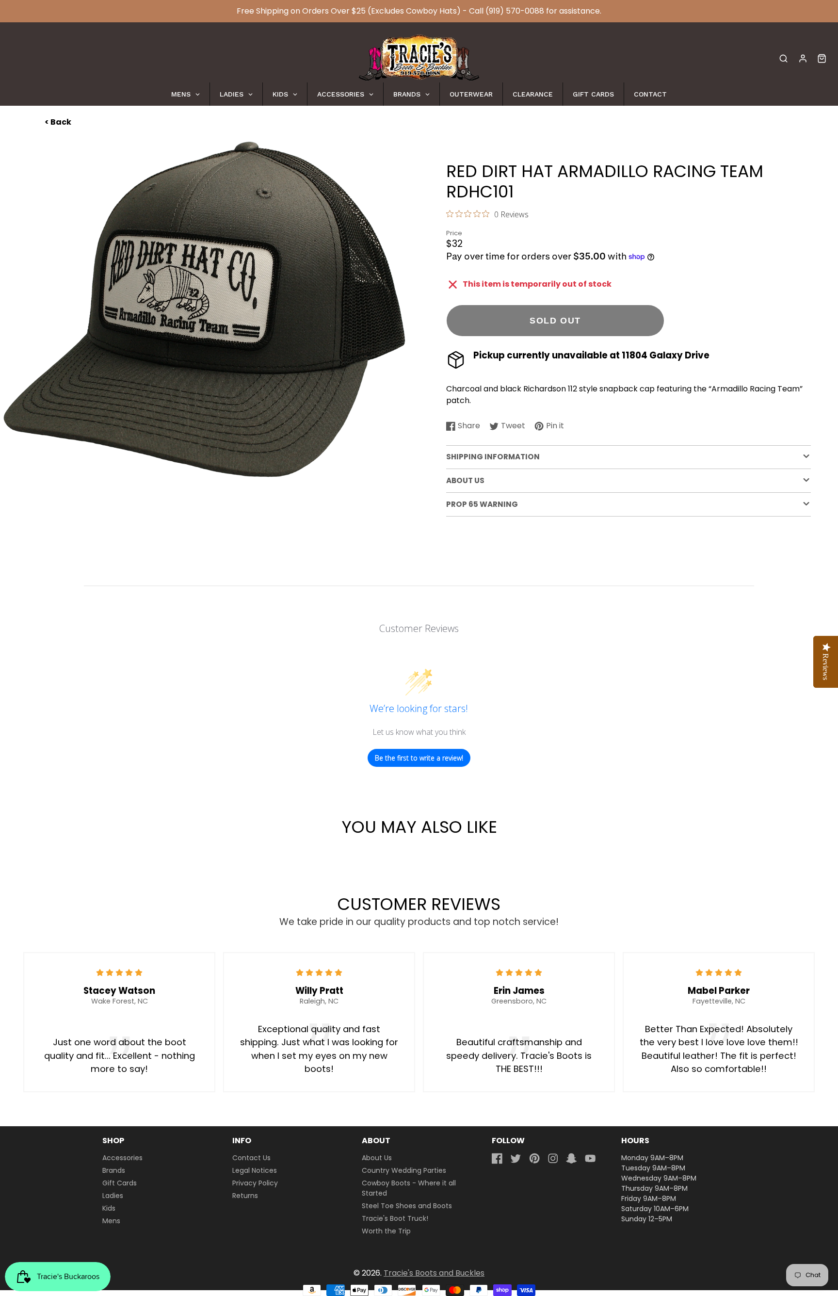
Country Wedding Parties (404, 1170)
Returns (245, 1195)
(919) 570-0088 (514, 10)
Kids (108, 1208)
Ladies (112, 1195)
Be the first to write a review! (419, 757)
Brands (113, 1170)
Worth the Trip (386, 1231)
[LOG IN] (802, 58)
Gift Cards (119, 1183)
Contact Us (251, 1158)
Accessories (122, 1158)
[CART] (821, 58)
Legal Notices (254, 1170)
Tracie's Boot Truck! (395, 1218)
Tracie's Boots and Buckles (434, 1273)
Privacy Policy (255, 1183)
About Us (377, 1158)
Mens (111, 1221)
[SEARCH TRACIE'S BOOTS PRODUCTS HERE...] (783, 58)
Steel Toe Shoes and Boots (407, 1206)
